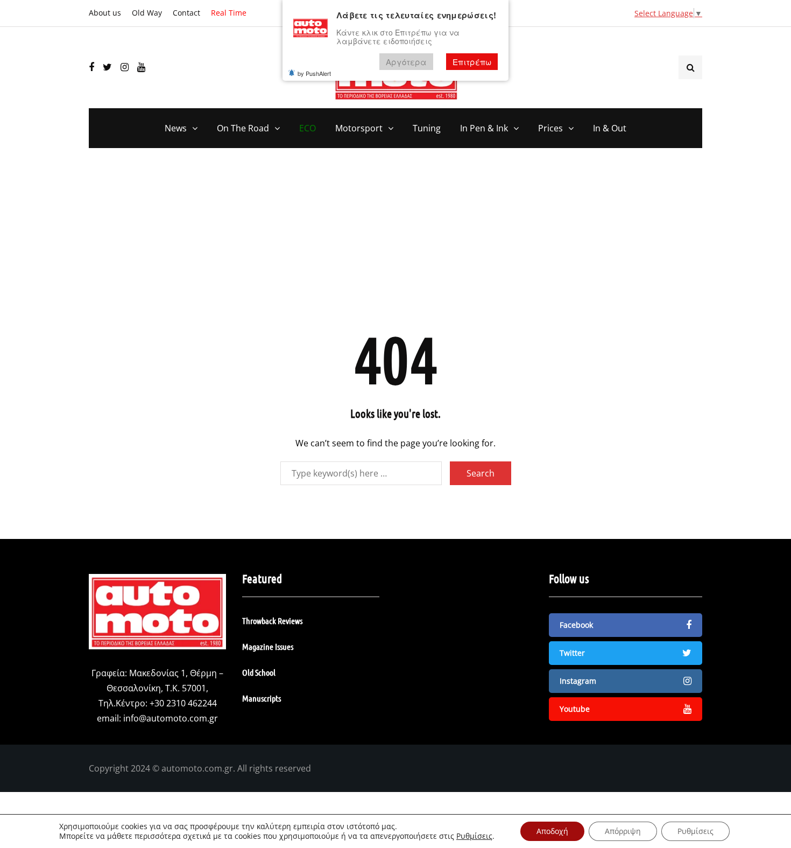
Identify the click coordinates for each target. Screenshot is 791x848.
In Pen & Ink (484, 128)
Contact (186, 13)
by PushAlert (314, 73)
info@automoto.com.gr (170, 718)
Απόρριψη (623, 831)
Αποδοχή (552, 831)
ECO (307, 128)
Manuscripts (261, 698)
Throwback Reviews (272, 620)
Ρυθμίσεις (474, 836)
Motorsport (359, 128)
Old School (259, 672)
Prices (550, 128)
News (176, 128)
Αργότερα (406, 61)
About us (105, 13)
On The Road (243, 128)
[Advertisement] (395, 245)
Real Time (228, 13)
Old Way (147, 13)
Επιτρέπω (472, 61)
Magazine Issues (267, 646)
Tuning (427, 128)
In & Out (609, 128)
